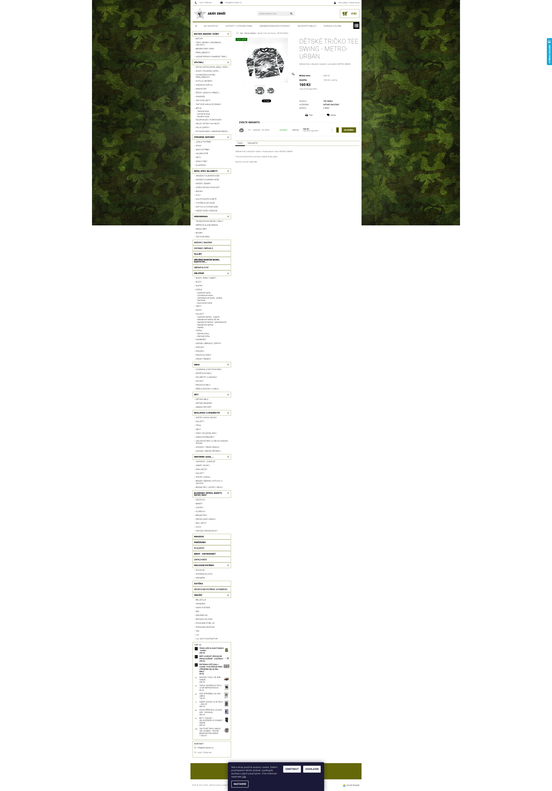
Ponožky (200, 351)
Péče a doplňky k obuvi (207, 389)
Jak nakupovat (210, 26)
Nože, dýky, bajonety (206, 171)
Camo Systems (203, 607)
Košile (199, 289)
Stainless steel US (205, 623)
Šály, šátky (201, 523)
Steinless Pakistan (205, 627)
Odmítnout (292, 769)
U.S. (197, 635)
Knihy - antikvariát (205, 554)
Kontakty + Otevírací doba (239, 26)
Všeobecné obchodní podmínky (274, 26)
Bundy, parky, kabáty (206, 278)
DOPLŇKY (200, 347)
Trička (199, 330)
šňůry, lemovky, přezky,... (208, 93)
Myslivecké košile (204, 303)
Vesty (199, 306)
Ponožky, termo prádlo (208, 447)
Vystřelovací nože (205, 203)
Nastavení (240, 784)
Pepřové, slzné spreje (207, 225)
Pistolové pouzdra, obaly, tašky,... (213, 67)
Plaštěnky (201, 165)
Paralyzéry (201, 229)
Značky (198, 595)
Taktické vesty (203, 100)
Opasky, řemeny (203, 359)
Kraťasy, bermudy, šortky (208, 343)
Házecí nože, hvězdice (206, 211)
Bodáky (199, 191)
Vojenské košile (204, 293)
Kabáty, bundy (203, 465)
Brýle (199, 108)
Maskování (201, 89)
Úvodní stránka (196, 26)
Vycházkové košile (205, 295)
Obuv (197, 365)
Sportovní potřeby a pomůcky (211, 589)
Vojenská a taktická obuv (209, 369)
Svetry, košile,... (204, 477)
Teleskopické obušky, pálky (209, 221)
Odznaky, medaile (203, 248)
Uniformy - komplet (206, 461)
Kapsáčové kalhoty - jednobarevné (211, 322)
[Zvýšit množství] (337, 128)
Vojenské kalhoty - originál (208, 317)
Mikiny (199, 310)
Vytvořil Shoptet (352, 785)
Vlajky (198, 254)
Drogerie (200, 578)
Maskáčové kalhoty (205, 325)
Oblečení (199, 273)
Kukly (199, 527)
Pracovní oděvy (203, 355)
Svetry (199, 286)
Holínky (200, 381)
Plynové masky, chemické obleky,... (213, 131)
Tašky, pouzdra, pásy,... (207, 433)
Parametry (253, 143)
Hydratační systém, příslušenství (205, 76)
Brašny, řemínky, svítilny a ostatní (209, 482)
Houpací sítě (202, 153)
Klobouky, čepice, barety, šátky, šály (208, 494)
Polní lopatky (203, 127)
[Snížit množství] (337, 131)
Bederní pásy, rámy (205, 49)
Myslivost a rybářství (207, 413)
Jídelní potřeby (203, 142)
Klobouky (201, 511)
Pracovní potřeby (204, 565)
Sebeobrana (201, 216)
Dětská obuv (202, 399)
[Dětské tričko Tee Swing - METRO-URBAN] (241, 130)
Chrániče (200, 96)
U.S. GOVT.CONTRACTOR (206, 639)
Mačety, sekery (203, 183)
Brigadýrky (201, 515)
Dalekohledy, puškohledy (209, 120)
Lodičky (200, 507)
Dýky (198, 195)
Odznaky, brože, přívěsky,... (209, 451)
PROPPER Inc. (202, 615)
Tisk (311, 115)
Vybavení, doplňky (204, 137)
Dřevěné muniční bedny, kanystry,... (207, 261)
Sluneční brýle (203, 116)
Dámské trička (203, 336)
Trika (198, 425)
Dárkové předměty (205, 437)
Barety (199, 504)
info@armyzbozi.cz (205, 748)
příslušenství (203, 52)
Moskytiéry (201, 161)
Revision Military (204, 619)
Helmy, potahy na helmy (208, 123)
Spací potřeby (203, 149)
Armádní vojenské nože (208, 176)
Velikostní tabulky (307, 26)
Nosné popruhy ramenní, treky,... (212, 56)
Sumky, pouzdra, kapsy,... (208, 71)
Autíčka (198, 583)
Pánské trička (203, 333)
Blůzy (199, 282)
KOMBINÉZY (201, 339)
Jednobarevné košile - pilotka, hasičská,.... (209, 299)
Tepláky (200, 327)
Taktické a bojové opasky (208, 104)
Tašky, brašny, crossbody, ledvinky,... (209, 43)
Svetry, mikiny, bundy (206, 417)
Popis (240, 143)
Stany (199, 146)
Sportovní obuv (204, 373)
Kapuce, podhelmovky (207, 531)
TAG (197, 631)
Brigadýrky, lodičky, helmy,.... (210, 487)
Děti (196, 394)
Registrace (354, 3)
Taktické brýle (203, 111)
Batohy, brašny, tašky (206, 34)
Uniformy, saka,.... (204, 457)
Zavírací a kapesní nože (207, 180)
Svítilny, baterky (204, 81)
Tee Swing (328, 101)
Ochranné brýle (203, 114)
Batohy (199, 39)
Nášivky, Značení (203, 242)
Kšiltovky (201, 500)
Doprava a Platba (332, 26)
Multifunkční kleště (206, 199)
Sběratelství (201, 267)
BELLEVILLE (201, 600)
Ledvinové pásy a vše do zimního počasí (212, 442)
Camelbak (201, 604)
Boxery (199, 233)
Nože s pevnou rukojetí (208, 187)
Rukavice (199, 536)
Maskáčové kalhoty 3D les (208, 319)
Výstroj (198, 62)
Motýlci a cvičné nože (207, 207)
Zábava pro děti (204, 407)
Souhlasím (312, 769)
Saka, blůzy (201, 469)
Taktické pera (202, 237)
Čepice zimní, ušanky (206, 519)
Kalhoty (200, 314)
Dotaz (333, 115)
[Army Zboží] (209, 13)
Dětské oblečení (204, 403)
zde (244, 776)
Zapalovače (200, 559)
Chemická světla (204, 85)
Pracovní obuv (203, 385)
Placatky (199, 548)
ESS (197, 611)
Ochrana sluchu (204, 574)
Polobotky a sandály (206, 377)
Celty (198, 157)
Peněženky (200, 542)
